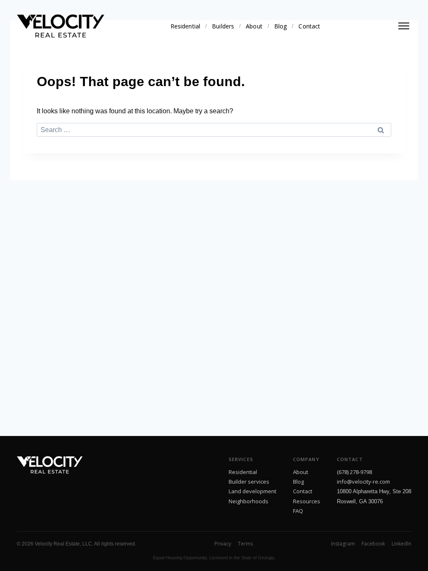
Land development (252, 491)
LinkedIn (401, 543)
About (254, 26)
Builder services (249, 481)
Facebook (373, 543)
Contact (309, 26)
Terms (245, 543)
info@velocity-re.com (363, 481)
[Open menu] (403, 25)
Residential (186, 26)
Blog (280, 26)
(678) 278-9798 (354, 472)
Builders (223, 26)
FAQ (298, 511)
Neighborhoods (248, 501)
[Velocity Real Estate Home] (60, 26)
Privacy (222, 543)
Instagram (343, 543)
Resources (306, 501)
